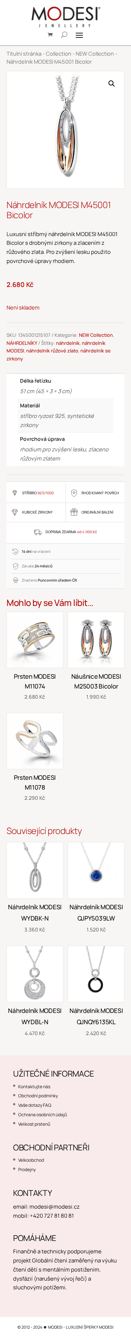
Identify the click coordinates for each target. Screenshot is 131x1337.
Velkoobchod (31, 1160)
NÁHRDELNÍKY (22, 343)
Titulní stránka (24, 53)
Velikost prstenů (34, 1124)
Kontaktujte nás (34, 1086)
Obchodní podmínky (38, 1096)
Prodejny (27, 1169)
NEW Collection (95, 53)
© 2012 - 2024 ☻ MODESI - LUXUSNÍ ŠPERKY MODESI (65, 1327)
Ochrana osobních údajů (42, 1114)
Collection (58, 53)
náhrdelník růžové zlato (52, 350)
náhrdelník (68, 343)
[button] (111, 83)
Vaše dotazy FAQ (34, 1105)
